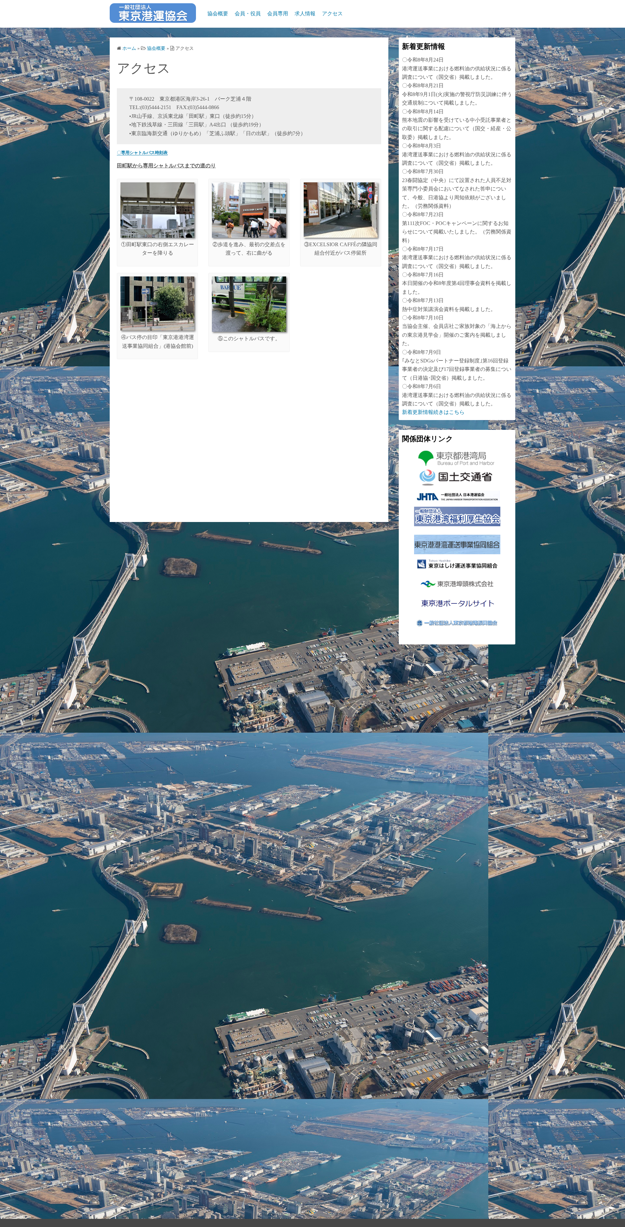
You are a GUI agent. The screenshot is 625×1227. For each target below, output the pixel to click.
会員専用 (277, 13)
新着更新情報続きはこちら (433, 412)
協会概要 (217, 13)
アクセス (332, 13)
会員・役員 (248, 13)
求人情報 (305, 13)
